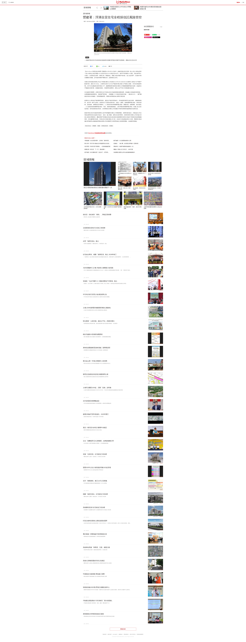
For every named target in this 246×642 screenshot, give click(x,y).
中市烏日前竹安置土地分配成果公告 (95, 294)
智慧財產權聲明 (140, 634)
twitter (105, 66)
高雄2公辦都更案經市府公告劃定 (94, 560)
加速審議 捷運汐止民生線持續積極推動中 (124, 152)
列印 (111, 66)
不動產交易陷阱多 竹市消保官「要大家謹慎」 (98, 600)
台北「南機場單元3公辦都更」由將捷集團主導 (98, 441)
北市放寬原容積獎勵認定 (91, 401)
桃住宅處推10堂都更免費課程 (93, 334)
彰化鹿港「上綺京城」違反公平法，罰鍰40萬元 (98, 321)
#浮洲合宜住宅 (105, 125)
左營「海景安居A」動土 (91, 241)
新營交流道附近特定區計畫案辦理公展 (95, 374)
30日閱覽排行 (149, 26)
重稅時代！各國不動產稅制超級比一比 (124, 146)
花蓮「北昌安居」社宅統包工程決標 (95, 454)
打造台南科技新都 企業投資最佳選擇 (95, 521)
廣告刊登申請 (132, 634)
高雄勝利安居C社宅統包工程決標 (94, 507)
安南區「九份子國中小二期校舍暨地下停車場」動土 (100, 281)
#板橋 (99, 125)
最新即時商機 (146, 29)
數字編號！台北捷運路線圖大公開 (122, 140)
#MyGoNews (88, 125)
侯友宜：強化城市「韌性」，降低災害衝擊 (97, 214)
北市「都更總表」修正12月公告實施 (95, 481)
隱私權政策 (126, 634)
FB (92, 66)
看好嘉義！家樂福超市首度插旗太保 (95, 534)
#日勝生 (111, 125)
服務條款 (120, 634)
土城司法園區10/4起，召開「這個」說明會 (97, 387)
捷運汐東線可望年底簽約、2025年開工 (96, 414)
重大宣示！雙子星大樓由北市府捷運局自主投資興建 (97, 143)
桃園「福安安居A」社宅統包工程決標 (95, 494)
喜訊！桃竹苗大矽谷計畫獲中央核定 (95, 427)
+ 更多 (161, 26)
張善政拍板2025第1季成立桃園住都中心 (96, 587)
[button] (101, 7)
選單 (5, 2)
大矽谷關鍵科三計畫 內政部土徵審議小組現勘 (98, 268)
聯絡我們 (104, 634)
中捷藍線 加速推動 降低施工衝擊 (94, 574)
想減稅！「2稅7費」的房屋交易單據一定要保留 (126, 143)
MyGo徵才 (115, 634)
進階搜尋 (12, 2)
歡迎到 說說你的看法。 (99, 133)
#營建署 (94, 125)
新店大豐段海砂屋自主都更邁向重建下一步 (98, 187)
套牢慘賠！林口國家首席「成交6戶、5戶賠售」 (96, 152)
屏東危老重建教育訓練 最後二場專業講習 (96, 347)
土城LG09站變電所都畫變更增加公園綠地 (97, 308)
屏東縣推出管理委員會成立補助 (93, 614)
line (98, 66)
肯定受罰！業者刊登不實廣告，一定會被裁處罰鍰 (97, 146)
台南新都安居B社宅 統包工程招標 (94, 228)
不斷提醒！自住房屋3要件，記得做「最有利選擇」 (97, 140)
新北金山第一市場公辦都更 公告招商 (95, 361)
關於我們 (109, 634)
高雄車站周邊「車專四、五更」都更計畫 (96, 547)
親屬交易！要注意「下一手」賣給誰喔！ (95, 149)
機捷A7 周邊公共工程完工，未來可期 (123, 149)
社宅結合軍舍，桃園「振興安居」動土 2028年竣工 (100, 254)
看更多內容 (123, 629)
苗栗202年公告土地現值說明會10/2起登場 (97, 467)
